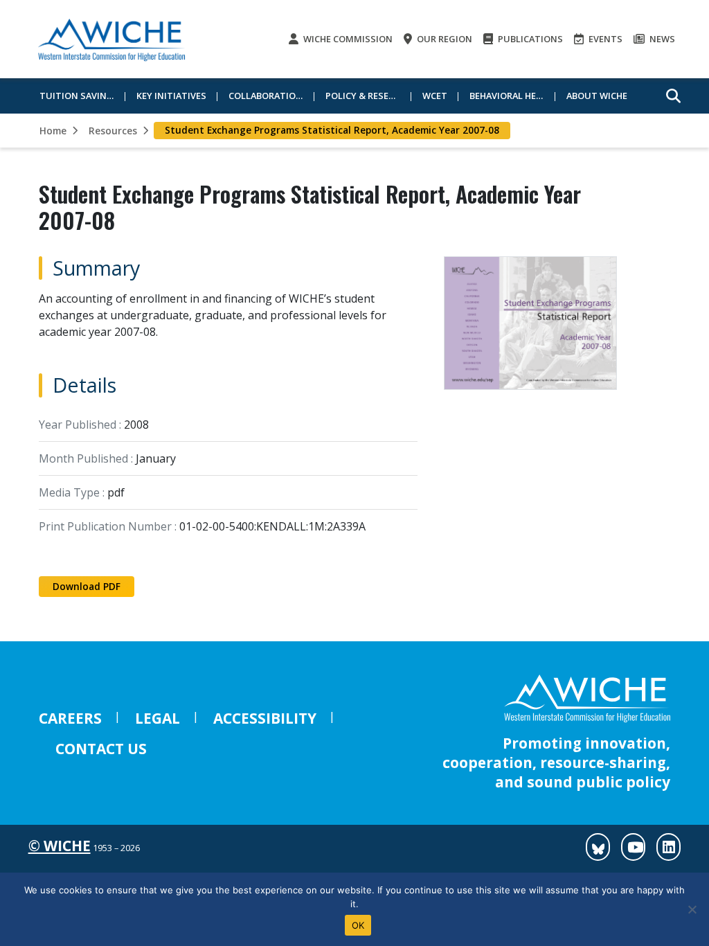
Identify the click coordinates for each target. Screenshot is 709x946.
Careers (70, 718)
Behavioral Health (512, 95)
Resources (113, 130)
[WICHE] (111, 39)
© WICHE (59, 845)
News (661, 39)
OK (358, 925)
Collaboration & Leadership (271, 95)
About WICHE (596, 95)
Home (52, 130)
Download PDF (86, 586)
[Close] (692, 909)
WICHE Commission (347, 39)
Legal (157, 718)
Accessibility (264, 718)
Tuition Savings (79, 95)
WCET (434, 95)
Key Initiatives (171, 95)
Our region (443, 39)
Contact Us (101, 748)
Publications (529, 39)
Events (604, 39)
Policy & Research (368, 95)
